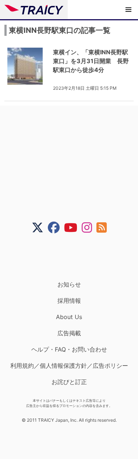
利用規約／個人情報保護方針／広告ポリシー (69, 365)
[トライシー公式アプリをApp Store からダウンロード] (74, 257)
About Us (69, 317)
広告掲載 (69, 333)
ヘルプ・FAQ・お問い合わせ (69, 349)
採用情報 (69, 300)
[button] (128, 9)
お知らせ (69, 284)
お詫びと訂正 (69, 382)
